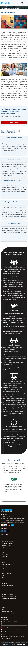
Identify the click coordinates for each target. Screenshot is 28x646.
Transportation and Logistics (8, 613)
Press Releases (5, 554)
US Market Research (6, 545)
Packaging (4, 607)
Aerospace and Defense (7, 585)
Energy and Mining (6, 600)
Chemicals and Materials (7, 594)
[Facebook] (5, 531)
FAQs (3, 575)
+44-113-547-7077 (7, 631)
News (3, 577)
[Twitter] (8, 531)
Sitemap (3, 579)
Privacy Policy (8, 644)
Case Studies (5, 556)
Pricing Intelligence (6, 547)
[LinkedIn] (2, 531)
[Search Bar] (22, 2)
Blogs (3, 552)
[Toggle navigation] (25, 3)
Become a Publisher (6, 573)
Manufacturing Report (7, 549)
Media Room (4, 568)
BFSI (3, 592)
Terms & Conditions (6, 564)
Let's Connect (14, 122)
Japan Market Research (7, 541)
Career (3, 562)
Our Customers (5, 571)
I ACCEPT (19, 644)
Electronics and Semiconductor (9, 598)
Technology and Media (7, 611)
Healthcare (4, 605)
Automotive (4, 589)
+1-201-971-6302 (6, 624)
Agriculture (4, 587)
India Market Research (7, 539)
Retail (3, 609)
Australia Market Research (8, 536)
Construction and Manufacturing (9, 596)
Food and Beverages (6, 603)
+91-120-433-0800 (6, 638)
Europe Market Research (7, 543)
